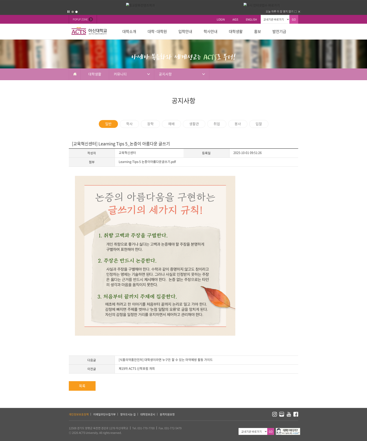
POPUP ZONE (82, 19)
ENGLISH (251, 19)
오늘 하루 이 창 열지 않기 (279, 11)
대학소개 (129, 31)
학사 (129, 123)
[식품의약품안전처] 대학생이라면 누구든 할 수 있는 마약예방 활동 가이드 (166, 359)
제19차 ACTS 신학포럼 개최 (137, 368)
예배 (171, 123)
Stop (68, 11)
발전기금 (279, 31)
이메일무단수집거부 (104, 414)
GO (294, 19)
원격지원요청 (167, 414)
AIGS (235, 19)
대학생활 (236, 31)
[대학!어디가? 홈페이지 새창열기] (288, 430)
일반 (108, 123)
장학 (150, 123)
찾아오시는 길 (128, 414)
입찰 (259, 123)
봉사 (238, 123)
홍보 (257, 31)
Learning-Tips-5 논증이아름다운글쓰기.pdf (147, 161)
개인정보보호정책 (79, 414)
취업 (217, 123)
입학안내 (185, 31)
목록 (82, 385)
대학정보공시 (147, 414)
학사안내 (210, 31)
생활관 (194, 123)
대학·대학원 (157, 31)
